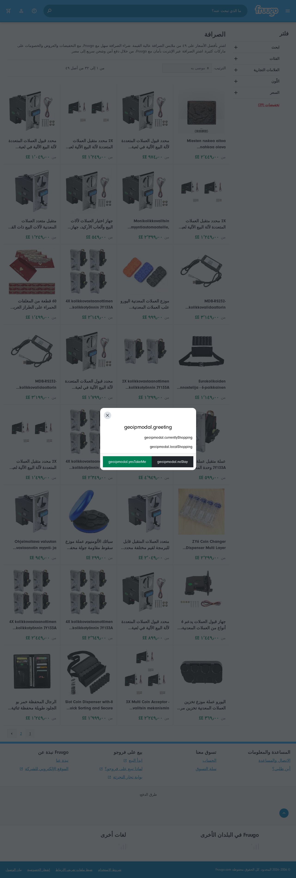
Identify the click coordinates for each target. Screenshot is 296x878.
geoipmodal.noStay (172, 462)
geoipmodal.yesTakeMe (127, 462)
